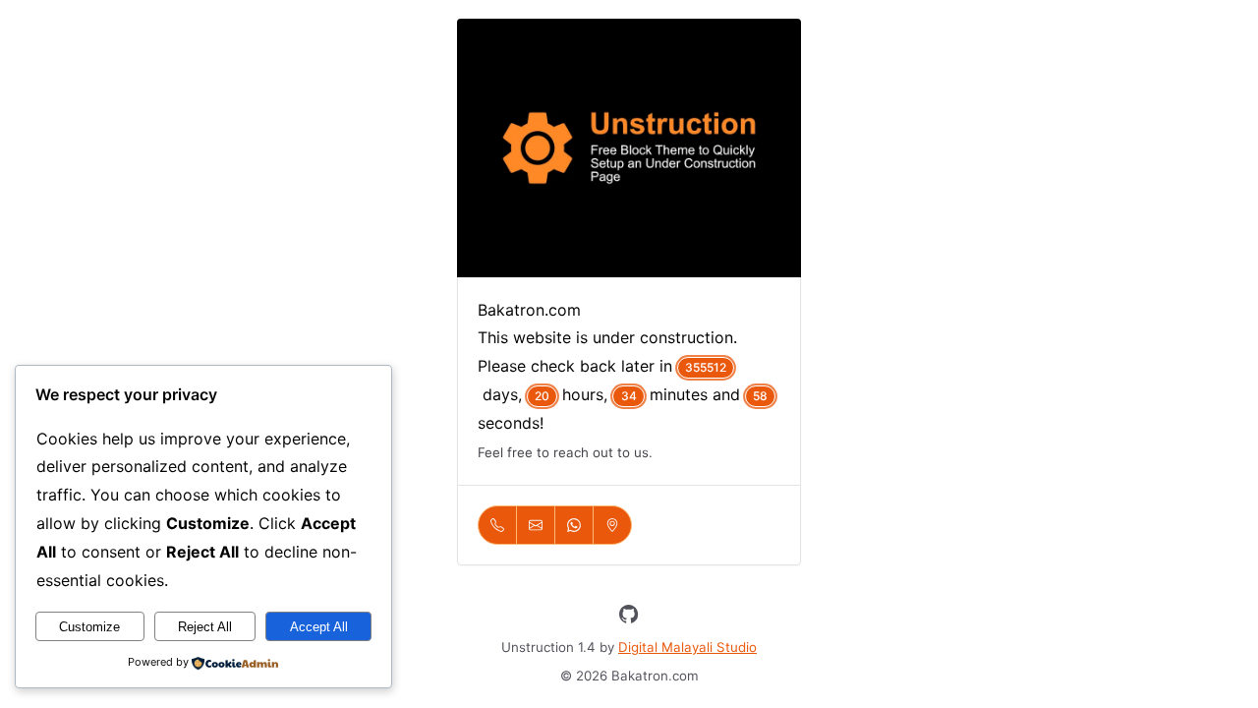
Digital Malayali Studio (687, 647)
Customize (89, 627)
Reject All (205, 627)
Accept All (319, 627)
